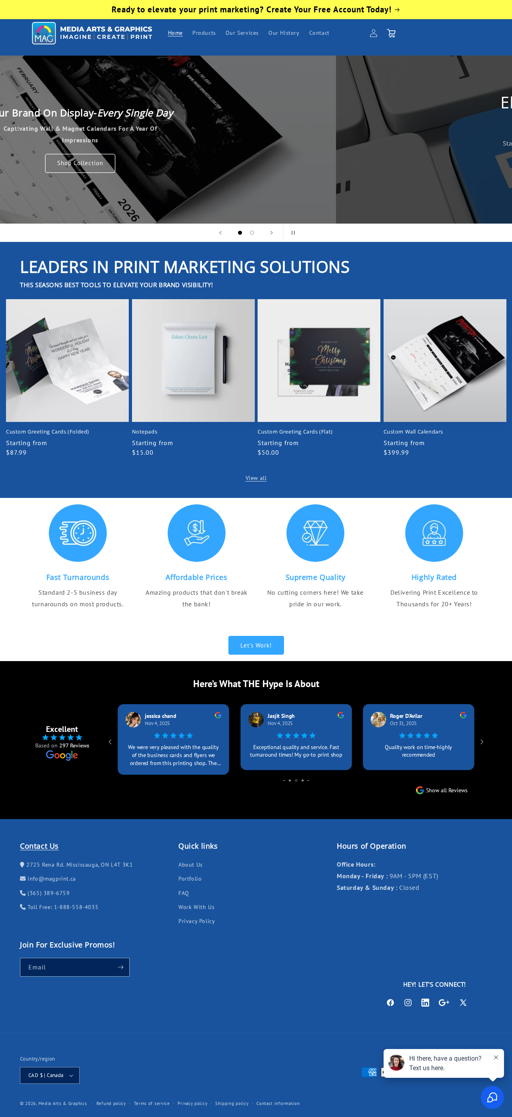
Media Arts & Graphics (62, 1103)
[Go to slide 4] (290, 776)
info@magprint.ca (51, 878)
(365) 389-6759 (48, 893)
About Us (190, 864)
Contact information (278, 1103)
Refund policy (111, 1103)
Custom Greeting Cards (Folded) (47, 431)
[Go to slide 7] (308, 775)
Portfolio (190, 878)
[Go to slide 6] (303, 776)
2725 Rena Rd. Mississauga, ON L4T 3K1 (79, 864)
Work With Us (196, 907)
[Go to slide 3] (284, 775)
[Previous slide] (220, 233)
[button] (391, 33)
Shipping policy (232, 1103)
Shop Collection (256, 163)
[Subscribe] (120, 967)
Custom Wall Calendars (414, 431)
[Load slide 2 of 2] (252, 233)
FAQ (183, 893)
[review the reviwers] (217, 716)
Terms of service (152, 1103)
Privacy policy (192, 1103)
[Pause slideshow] (291, 233)
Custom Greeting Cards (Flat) (295, 431)
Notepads (145, 431)
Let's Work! (256, 645)
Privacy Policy (196, 921)
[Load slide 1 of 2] (240, 233)
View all (256, 478)
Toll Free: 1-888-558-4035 (62, 907)
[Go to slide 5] (296, 775)
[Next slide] (271, 233)
